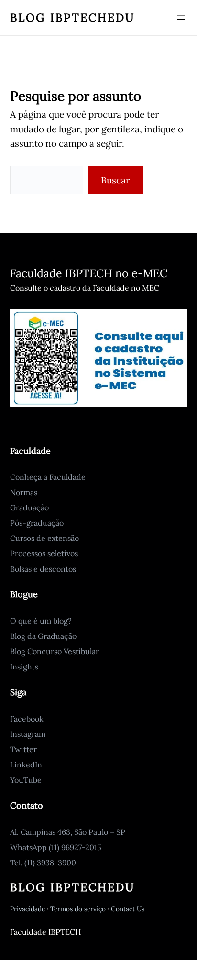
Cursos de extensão (44, 538)
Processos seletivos (44, 553)
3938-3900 (56, 862)
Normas (23, 492)
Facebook (27, 718)
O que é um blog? (41, 621)
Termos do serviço (78, 909)
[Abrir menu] (181, 17)
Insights (24, 666)
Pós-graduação (37, 523)
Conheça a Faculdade (48, 477)
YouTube (26, 780)
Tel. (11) (23, 862)
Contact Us (127, 909)
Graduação (29, 507)
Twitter (23, 749)
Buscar (115, 180)
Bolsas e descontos (43, 568)
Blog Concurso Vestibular (54, 651)
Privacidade (27, 909)
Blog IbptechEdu (72, 17)
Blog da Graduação (43, 636)
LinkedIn (26, 764)
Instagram (27, 734)
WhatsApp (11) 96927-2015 (55, 847)
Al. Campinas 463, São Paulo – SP (67, 832)
